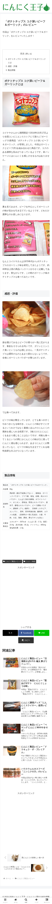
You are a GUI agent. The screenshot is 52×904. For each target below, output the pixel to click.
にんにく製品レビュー (13, 561)
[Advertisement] (26, 595)
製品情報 (11, 70)
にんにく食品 (30, 561)
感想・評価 (12, 66)
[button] (26, 640)
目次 (22, 53)
